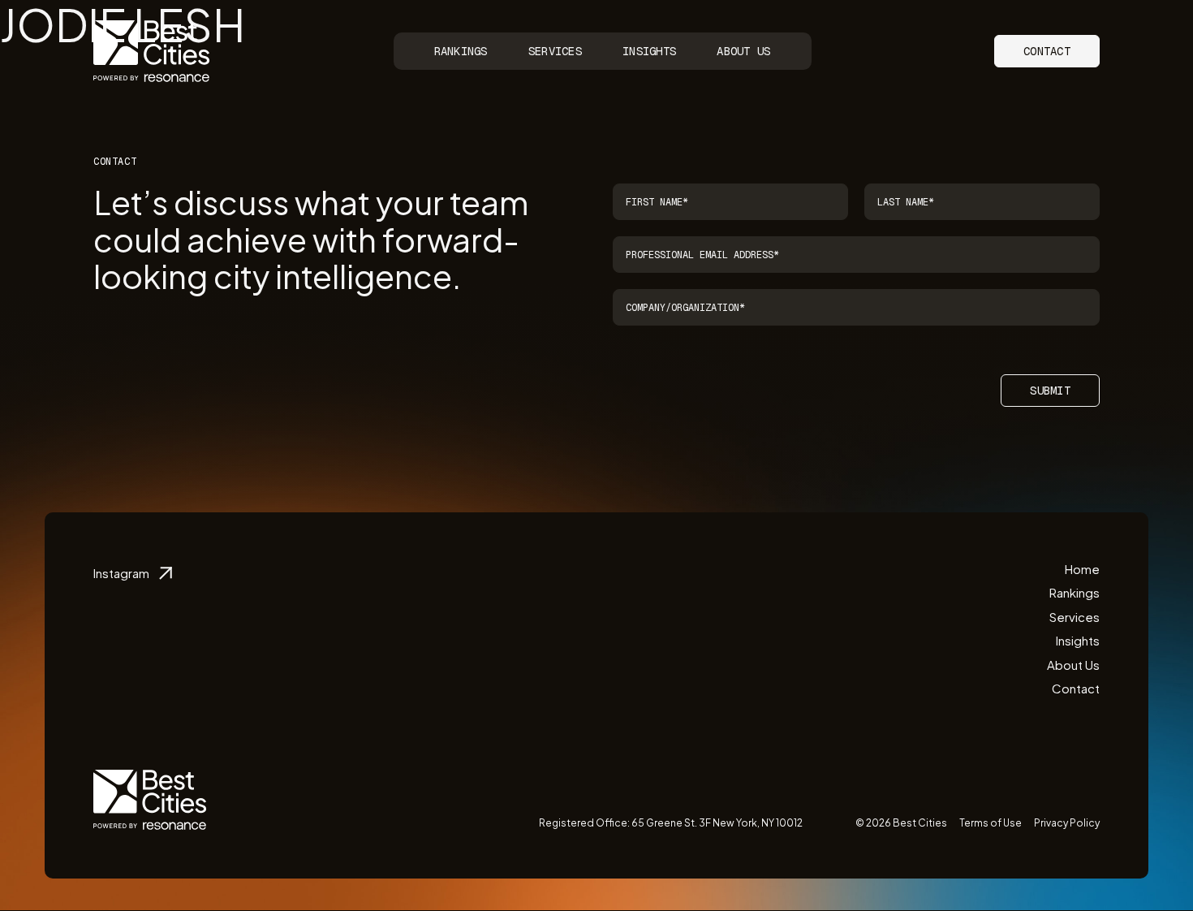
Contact (1046, 51)
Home (1082, 568)
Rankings (461, 51)
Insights (649, 51)
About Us (743, 51)
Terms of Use (990, 823)
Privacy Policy (1067, 823)
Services (555, 51)
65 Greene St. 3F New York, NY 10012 (717, 823)
